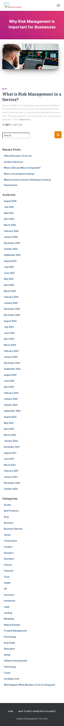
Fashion (8, 565)
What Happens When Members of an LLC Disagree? (29, 685)
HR (5, 589)
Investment (9, 601)
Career (7, 535)
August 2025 (10, 261)
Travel (7, 673)
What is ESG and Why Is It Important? (22, 168)
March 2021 (10, 465)
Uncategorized (11, 679)
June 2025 (9, 273)
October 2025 (11, 249)
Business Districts (13, 529)
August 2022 (10, 417)
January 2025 (11, 303)
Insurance (9, 595)
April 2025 (9, 285)
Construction (10, 541)
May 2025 (9, 279)
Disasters (9, 553)
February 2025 (11, 297)
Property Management (15, 631)
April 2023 (9, 387)
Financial (8, 571)
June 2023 (9, 381)
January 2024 (11, 357)
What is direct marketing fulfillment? (37, 711)
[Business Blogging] (13, 5)
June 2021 (9, 459)
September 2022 (12, 411)
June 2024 (9, 333)
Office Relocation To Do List (18, 156)
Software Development (15, 660)
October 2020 (11, 489)
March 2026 (10, 225)
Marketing (9, 619)
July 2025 (9, 267)
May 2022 (9, 423)
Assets (7, 505)
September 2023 (12, 369)
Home (10, 711)
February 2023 (11, 393)
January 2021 (11, 477)
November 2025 (12, 243)
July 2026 (9, 207)
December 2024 (12, 309)
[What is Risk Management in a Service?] (30, 62)
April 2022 (9, 429)
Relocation (9, 649)
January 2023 (11, 399)
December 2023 (12, 363)
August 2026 (10, 201)
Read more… (26, 119)
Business (8, 523)
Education (9, 559)
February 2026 (11, 231)
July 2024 (9, 327)
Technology (10, 667)
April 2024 (9, 339)
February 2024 (11, 351)
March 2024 (10, 345)
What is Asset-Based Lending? (19, 174)
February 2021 (11, 471)
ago (17, 124)
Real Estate (9, 643)
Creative (8, 547)
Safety (7, 655)
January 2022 (11, 441)
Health (7, 583)
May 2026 (9, 213)
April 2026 (9, 219)
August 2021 (10, 453)
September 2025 (12, 255)
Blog (4, 89)
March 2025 (10, 291)
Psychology (10, 637)
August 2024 (10, 321)
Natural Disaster (12, 625)
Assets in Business (13, 162)
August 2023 (10, 375)
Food (6, 577)
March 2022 (10, 435)
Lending (8, 613)
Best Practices (11, 511)
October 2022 (11, 405)
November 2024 (12, 315)
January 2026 (11, 237)
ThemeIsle (42, 718)
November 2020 (12, 483)
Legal (6, 607)
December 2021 (12, 447)
